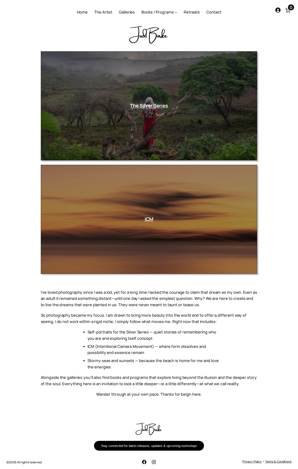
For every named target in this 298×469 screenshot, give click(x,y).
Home (82, 12)
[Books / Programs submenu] (176, 12)
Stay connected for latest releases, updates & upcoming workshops (149, 446)
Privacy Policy (252, 461)
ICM (149, 219)
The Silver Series (149, 105)
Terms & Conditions (278, 461)
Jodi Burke (149, 429)
